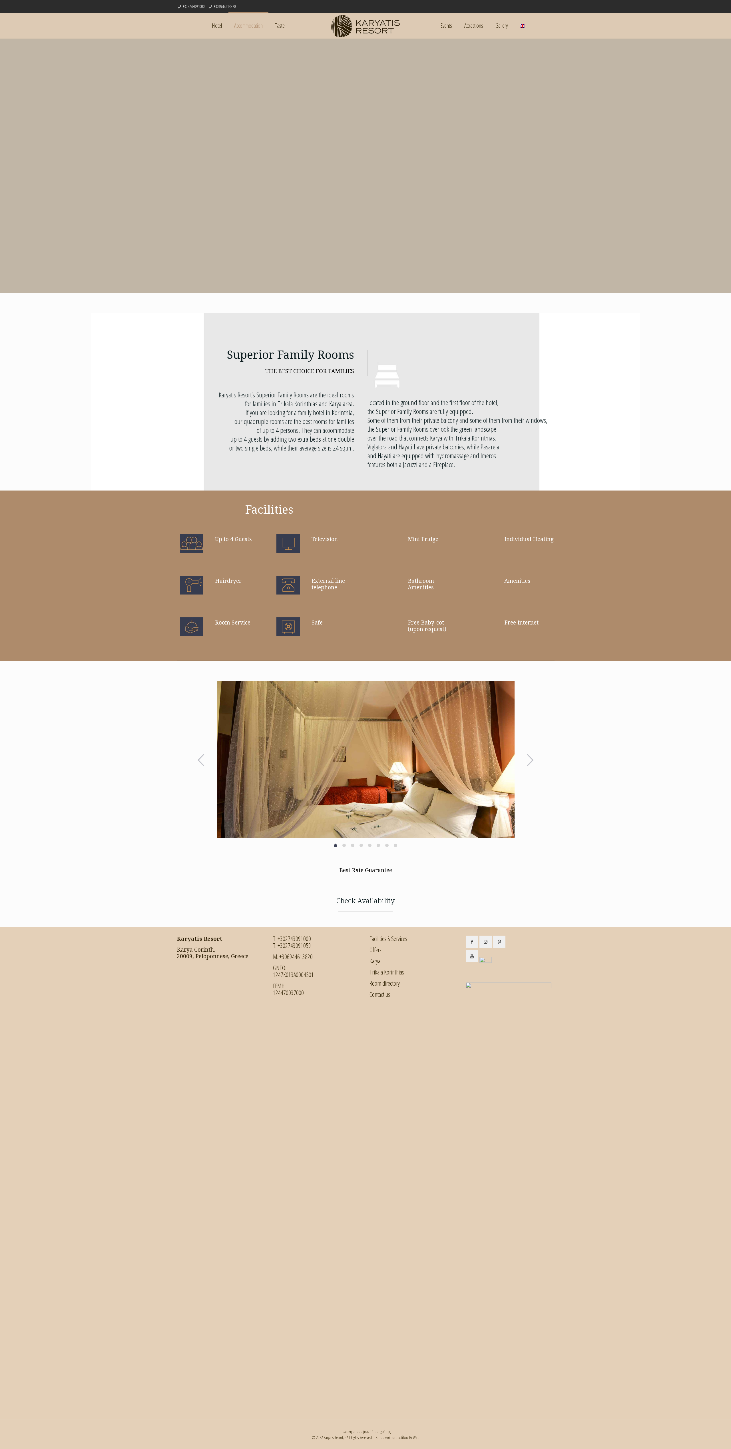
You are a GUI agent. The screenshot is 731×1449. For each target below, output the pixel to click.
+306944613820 (225, 6)
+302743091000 (194, 6)
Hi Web (414, 1437)
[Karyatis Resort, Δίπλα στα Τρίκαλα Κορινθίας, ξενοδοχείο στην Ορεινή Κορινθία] (365, 26)
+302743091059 (294, 945)
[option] (366, 759)
